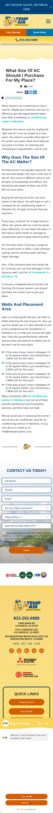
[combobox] (26, 508)
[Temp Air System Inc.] (16, 21)
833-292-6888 (28, 40)
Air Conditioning (13, 98)
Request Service (26, 702)
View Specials (13, 32)
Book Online (39, 32)
